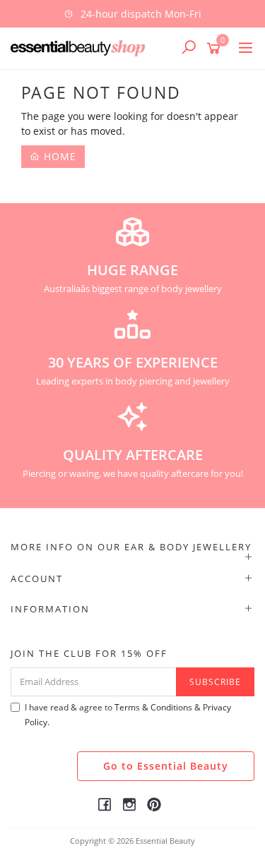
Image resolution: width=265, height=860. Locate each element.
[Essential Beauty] (81, 47)
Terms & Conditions (153, 707)
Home (58, 156)
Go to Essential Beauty (165, 766)
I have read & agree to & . (128, 714)
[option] (132, 14)
